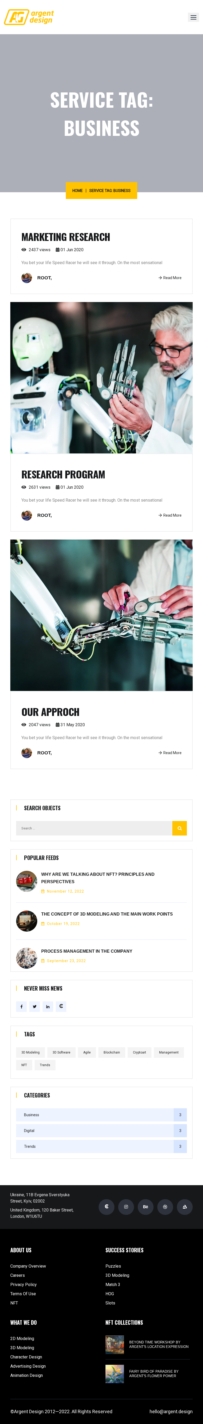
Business (31, 1115)
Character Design (26, 1356)
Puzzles (113, 1266)
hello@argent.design (171, 1411)
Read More (172, 278)
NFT (24, 1065)
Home (77, 191)
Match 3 (112, 1284)
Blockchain (112, 1052)
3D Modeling (30, 1052)
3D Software (61, 1052)
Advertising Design (28, 1366)
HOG (109, 1293)
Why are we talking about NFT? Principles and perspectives (98, 878)
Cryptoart (139, 1052)
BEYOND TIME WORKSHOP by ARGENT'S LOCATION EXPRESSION (158, 1344)
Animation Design (26, 1375)
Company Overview (28, 1266)
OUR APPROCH (50, 711)
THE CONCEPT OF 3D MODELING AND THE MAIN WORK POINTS (107, 914)
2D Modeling (22, 1338)
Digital (29, 1131)
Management (169, 1052)
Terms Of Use (23, 1293)
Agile (87, 1052)
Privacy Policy (23, 1284)
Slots (110, 1303)
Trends (45, 1065)
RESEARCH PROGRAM (63, 474)
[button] (193, 17)
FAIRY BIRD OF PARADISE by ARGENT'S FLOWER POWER (154, 1373)
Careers (17, 1275)
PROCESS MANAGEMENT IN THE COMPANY (86, 951)
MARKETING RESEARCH (65, 236)
